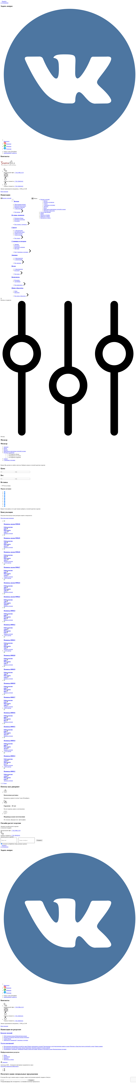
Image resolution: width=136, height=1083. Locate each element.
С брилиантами (18, 230)
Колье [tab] (5, 448)
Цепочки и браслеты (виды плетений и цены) (82, 1046)
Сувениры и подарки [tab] (9, 460)
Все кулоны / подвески (20, 224)
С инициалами (18, 259)
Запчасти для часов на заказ (45, 1049)
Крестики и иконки (19, 247)
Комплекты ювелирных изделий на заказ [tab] (15, 451)
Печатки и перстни (19, 207)
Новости (6, 1058)
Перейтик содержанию (4, 2)
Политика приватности (7, 1066)
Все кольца (17, 212)
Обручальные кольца (20, 204)
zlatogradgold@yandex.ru (10, 153)
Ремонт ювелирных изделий (35, 1046)
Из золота (17, 221)
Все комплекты (18, 285)
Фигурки (16, 248)
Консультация (4, 191)
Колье (13, 266)
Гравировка (28, 1047)
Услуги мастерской (45, 212)
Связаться (4, 1062)
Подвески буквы (18, 218)
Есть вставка (7, 485)
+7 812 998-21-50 (19, 172)
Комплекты (15, 277)
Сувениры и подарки (18, 241)
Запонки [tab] (6, 447)
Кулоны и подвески (49, 202)
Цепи (15, 291)
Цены (5, 1055)
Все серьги (17, 238)
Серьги (14, 227)
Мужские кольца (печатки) (22, 1037)
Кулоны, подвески (17, 215)
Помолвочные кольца (20, 205)
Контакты (15, 1066)
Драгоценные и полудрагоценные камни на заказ (56, 1046)
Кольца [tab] (6, 449)
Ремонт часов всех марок (30, 1049)
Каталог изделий (6, 198)
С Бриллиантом (18, 208)
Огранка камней (45, 1047)
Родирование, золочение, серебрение (14, 1049)
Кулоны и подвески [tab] (9, 452)
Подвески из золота (15, 455)
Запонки (14, 255)
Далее (5, 783)
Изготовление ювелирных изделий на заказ (15, 1046)
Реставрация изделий (9, 1047)
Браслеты (16, 292)
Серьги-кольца (18, 234)
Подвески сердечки (19, 219)
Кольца (16, 201)
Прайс (42, 213)
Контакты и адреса (45, 218)
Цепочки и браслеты (49, 210)
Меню (35, 198)
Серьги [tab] (6, 458)
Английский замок (19, 232)
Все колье (17, 274)
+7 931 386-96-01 (18, 181)
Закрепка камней (36, 1047)
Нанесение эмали (20, 1047)
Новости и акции (45, 216)
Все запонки (17, 263)
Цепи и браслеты (17, 288)
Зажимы (16, 244)
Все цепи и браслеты (20, 296)
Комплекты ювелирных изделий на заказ (55, 209)
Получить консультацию (7, 518)
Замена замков (99, 1046)
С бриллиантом (18, 258)
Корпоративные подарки (59, 1049)
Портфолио (7, 1056)
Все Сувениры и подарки (21, 252)
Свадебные (17, 281)
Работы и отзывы (45, 215)
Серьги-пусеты (18, 233)
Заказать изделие (8, 533)
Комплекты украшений (10, 1040)
